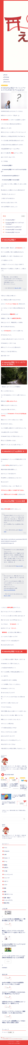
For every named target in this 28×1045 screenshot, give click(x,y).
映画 (5, 888)
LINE (5, 854)
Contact (6, 79)
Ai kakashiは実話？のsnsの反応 (14, 229)
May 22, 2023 (19, 566)
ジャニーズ (6, 877)
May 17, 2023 (7, 595)
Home (5, 74)
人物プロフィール (8, 894)
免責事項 (17, 1041)
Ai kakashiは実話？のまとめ (13, 232)
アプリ (5, 847)
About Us (7, 81)
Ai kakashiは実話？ (10, 219)
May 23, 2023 (18, 288)
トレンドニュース (4, 85)
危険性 (5, 864)
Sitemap (6, 77)
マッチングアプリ (8, 900)
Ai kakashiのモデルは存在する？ (14, 226)
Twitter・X (7, 858)
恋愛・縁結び (7, 897)
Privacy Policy (11, 1041)
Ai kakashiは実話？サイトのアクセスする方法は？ (15, 223)
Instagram (6, 851)
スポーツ (6, 881)
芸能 (5, 891)
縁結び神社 (6, 902)
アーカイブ (4, 1032)
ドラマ (5, 884)
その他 (5, 871)
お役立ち (6, 867)
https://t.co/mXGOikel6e (9, 590)
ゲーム (5, 861)
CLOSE (23, 216)
